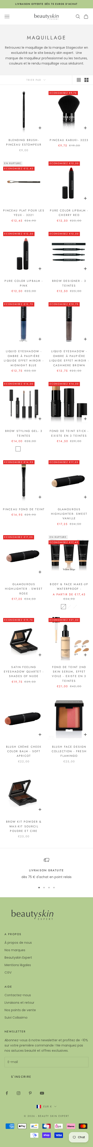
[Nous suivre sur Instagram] (18, 1093)
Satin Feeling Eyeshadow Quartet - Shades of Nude (24, 671)
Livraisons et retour (19, 1002)
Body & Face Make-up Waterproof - (69, 586)
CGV (8, 972)
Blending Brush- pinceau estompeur (24, 142)
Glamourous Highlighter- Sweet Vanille (69, 514)
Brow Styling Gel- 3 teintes (23, 433)
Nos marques (15, 950)
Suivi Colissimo (16, 1017)
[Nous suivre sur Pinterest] (30, 1093)
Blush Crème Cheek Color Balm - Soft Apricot (24, 751)
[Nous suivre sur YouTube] (42, 1093)
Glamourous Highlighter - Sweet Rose (24, 589)
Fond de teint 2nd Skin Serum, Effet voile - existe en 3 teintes (69, 674)
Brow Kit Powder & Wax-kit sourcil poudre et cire (24, 826)
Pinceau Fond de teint (24, 509)
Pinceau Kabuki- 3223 (69, 140)
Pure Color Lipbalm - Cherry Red (69, 212)
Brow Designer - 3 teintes (69, 283)
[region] (46, 868)
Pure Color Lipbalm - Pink (24, 283)
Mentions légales (18, 965)
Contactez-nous (18, 995)
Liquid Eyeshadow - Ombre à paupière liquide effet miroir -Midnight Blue (24, 358)
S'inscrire (21, 1077)
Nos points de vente (20, 1010)
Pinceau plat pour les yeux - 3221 (23, 212)
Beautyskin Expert (18, 957)
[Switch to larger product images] (79, 80)
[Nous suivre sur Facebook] (7, 1093)
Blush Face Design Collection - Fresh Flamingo (69, 751)
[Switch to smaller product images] (86, 80)
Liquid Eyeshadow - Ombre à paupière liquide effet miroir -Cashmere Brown (69, 358)
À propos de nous (18, 942)
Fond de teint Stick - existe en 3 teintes (69, 433)
